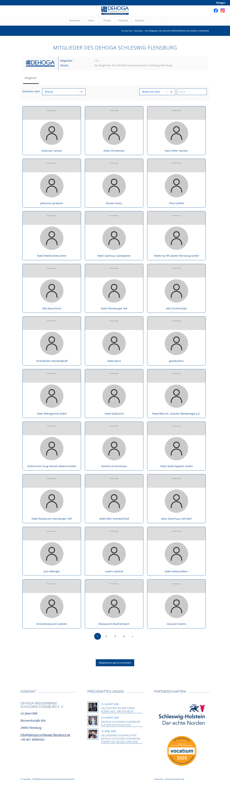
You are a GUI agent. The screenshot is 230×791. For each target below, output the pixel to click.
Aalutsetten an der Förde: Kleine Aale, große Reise (118, 709)
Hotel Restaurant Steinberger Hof (52, 518)
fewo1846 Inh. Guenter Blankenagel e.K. (176, 413)
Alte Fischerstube (176, 308)
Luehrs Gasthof (114, 571)
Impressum (159, 779)
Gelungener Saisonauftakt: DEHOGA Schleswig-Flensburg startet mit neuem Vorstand (120, 739)
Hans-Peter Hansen (176, 150)
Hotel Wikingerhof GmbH (52, 413)
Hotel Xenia (114, 361)
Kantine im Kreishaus (114, 466)
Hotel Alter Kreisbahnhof (114, 518)
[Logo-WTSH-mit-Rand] (182, 715)
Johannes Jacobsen (51, 203)
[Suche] (155, 20)
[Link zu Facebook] (215, 10)
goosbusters (176, 361)
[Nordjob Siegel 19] (182, 751)
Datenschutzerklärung (174, 779)
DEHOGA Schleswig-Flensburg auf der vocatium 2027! (120, 723)
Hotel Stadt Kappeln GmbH (176, 466)
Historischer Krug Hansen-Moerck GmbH (51, 466)
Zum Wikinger (51, 571)
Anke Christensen (114, 150)
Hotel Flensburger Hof (114, 308)
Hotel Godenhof (114, 413)
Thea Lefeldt (176, 203)
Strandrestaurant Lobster (51, 624)
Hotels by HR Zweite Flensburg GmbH (176, 255)
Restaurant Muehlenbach (114, 624)
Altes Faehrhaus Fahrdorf (176, 518)
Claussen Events (176, 624)
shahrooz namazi (51, 150)
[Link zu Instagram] (222, 10)
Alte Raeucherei (51, 308)
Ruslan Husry (114, 203)
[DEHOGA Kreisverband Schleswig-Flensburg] (115, 10)
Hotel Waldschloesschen (51, 255)
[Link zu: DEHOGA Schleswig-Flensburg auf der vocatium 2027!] (92, 720)
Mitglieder (31, 78)
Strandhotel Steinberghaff (51, 361)
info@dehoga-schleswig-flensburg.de (45, 735)
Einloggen (220, 2)
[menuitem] (219, 3)
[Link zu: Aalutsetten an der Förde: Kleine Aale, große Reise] (92, 707)
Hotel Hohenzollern (176, 571)
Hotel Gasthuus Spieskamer (114, 255)
